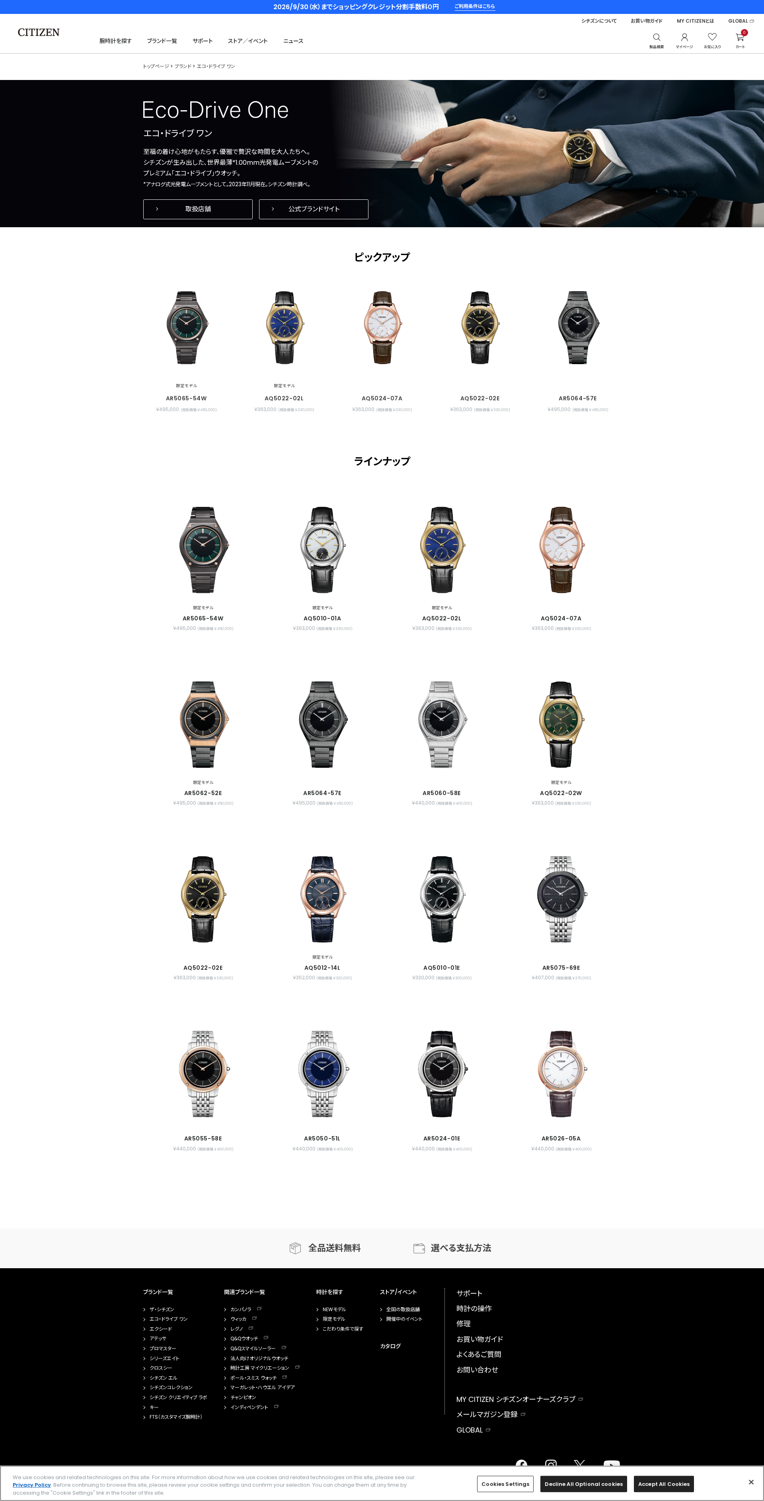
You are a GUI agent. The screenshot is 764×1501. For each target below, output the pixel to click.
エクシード (161, 1329)
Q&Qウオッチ (244, 1338)
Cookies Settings (505, 1483)
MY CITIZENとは (695, 21)
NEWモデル (334, 1309)
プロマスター (163, 1348)
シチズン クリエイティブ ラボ (178, 1397)
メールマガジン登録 (487, 1414)
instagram (548, 1463)
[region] (382, 1483)
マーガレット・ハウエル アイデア (262, 1387)
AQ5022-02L (284, 398)
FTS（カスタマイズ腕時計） (176, 1417)
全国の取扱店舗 (403, 1309)
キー (154, 1407)
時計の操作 (474, 1308)
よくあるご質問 (478, 1354)
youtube (607, 1463)
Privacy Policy (32, 1485)
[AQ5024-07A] (382, 327)
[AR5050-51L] (322, 1074)
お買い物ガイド (647, 21)
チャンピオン (243, 1397)
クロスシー (161, 1368)
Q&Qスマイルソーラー (253, 1348)
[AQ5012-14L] (322, 899)
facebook (521, 1463)
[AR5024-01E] (441, 1074)
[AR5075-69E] (561, 899)
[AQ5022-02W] (561, 724)
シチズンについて (599, 21)
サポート (203, 41)
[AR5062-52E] (203, 724)
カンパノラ (240, 1309)
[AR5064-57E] (578, 327)
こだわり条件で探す (343, 1329)
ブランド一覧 (162, 41)
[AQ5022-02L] (284, 327)
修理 (463, 1323)
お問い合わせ (477, 1369)
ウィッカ (238, 1319)
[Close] (751, 1482)
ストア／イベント (248, 41)
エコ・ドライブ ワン (169, 1319)
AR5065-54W (186, 398)
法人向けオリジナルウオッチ (259, 1358)
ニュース (293, 41)
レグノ (236, 1329)
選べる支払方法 (461, 1248)
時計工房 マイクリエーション (259, 1368)
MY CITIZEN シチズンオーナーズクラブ (515, 1399)
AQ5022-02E (480, 398)
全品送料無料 (334, 1248)
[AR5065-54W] (186, 327)
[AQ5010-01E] (441, 899)
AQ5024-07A (382, 398)
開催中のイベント (404, 1319)
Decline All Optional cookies (584, 1483)
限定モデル (334, 1319)
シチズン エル (163, 1378)
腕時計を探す (115, 41)
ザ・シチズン (162, 1309)
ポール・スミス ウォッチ (253, 1378)
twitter (576, 1463)
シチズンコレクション (171, 1387)
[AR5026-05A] (561, 1074)
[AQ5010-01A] (322, 550)
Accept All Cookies (664, 1483)
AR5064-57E (578, 398)
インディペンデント (249, 1407)
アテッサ (158, 1338)
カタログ (390, 1346)
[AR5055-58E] (203, 1074)
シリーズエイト (164, 1358)
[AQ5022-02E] (480, 327)
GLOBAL (738, 21)
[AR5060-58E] (441, 724)
